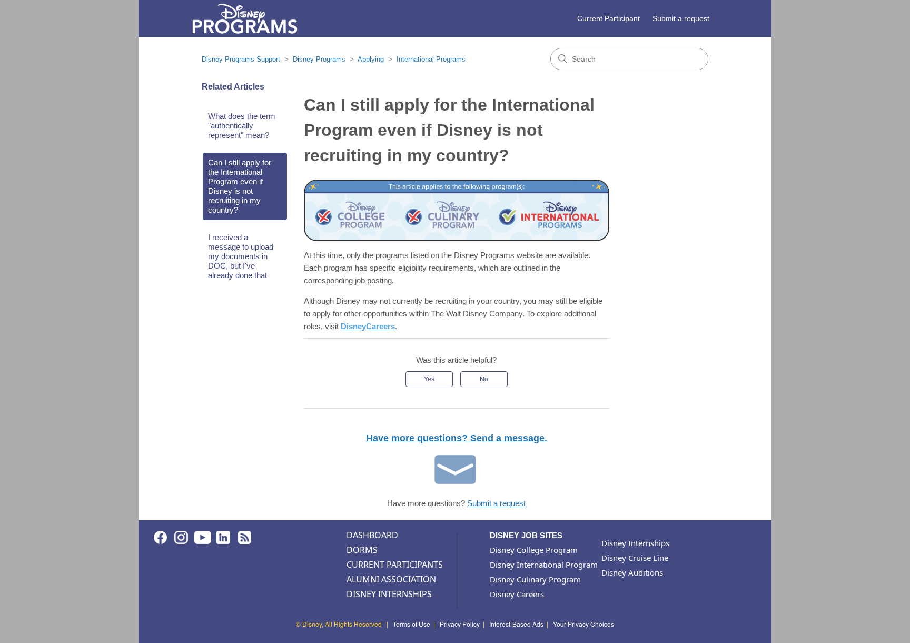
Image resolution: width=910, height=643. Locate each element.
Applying (371, 59)
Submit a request (680, 18)
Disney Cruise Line (634, 557)
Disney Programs (319, 59)
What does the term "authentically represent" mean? (241, 126)
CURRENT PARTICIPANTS (395, 564)
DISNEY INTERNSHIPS (389, 594)
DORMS (362, 550)
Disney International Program (544, 564)
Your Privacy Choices (583, 623)
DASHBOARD (372, 535)
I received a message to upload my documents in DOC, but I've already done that (240, 256)
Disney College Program (534, 550)
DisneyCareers (368, 326)
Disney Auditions (632, 572)
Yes (429, 379)
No (484, 379)
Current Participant (608, 18)
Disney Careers (517, 594)
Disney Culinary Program (535, 579)
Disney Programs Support (241, 59)
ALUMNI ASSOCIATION (391, 579)
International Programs (431, 59)
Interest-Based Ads (516, 623)
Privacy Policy (460, 623)
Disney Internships (635, 543)
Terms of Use (411, 623)
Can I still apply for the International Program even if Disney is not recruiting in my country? (239, 186)
